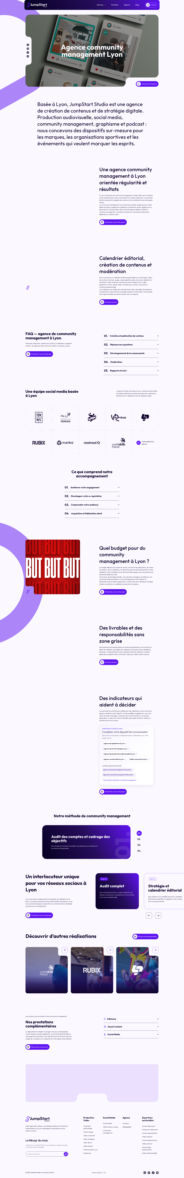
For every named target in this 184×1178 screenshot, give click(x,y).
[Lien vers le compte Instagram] (28, 49)
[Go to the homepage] (37, 1119)
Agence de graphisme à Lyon (115, 743)
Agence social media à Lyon (115, 759)
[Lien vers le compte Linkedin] (28, 45)
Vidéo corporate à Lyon (139, 759)
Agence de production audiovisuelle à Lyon (120, 754)
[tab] (139, 833)
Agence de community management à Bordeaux (119, 775)
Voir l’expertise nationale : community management (120, 780)
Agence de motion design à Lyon (116, 749)
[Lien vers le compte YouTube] (28, 56)
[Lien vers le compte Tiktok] (28, 52)
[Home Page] (37, 5)
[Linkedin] (145, 1173)
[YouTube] (157, 1173)
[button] (101, 5)
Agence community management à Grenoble (118, 770)
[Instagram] (149, 1173)
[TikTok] (153, 1173)
